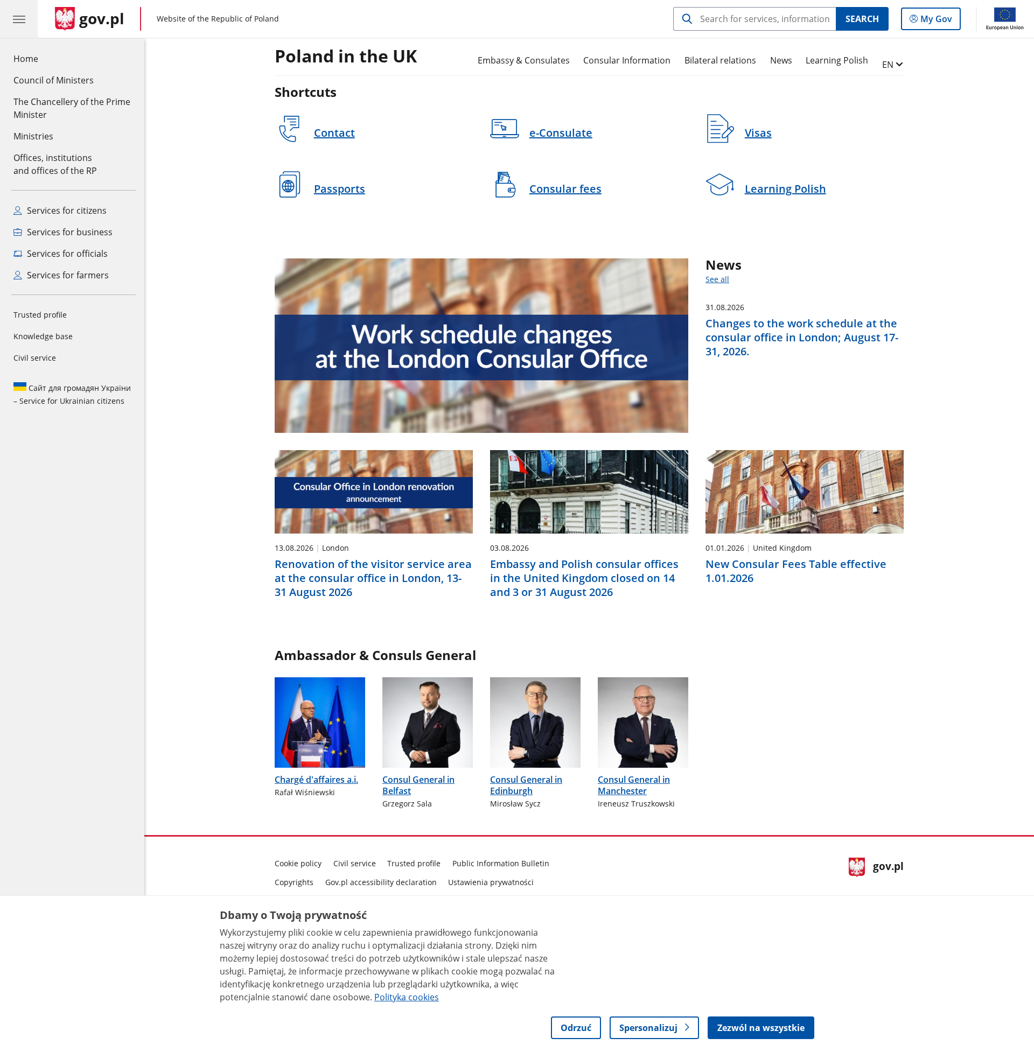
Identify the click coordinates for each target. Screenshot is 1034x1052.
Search (862, 19)
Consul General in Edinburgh (526, 785)
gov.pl (888, 871)
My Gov (936, 21)
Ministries (33, 136)
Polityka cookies (406, 997)
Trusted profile (40, 315)
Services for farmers (67, 275)
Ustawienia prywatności (491, 882)
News (781, 60)
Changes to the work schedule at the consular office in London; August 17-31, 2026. (801, 338)
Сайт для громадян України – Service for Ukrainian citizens (72, 394)
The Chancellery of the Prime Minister (71, 108)
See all (717, 279)
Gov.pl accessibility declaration (381, 882)
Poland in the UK (346, 56)
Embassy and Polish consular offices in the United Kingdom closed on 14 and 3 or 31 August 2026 (584, 578)
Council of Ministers (53, 80)
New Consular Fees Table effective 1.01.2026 (795, 571)
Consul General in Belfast (418, 785)
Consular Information (626, 60)
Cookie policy (298, 863)
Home (25, 59)
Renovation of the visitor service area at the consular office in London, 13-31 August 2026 (373, 578)
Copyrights (294, 882)
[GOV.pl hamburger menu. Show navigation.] (19, 19)
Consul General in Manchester (634, 785)
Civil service (34, 358)
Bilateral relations (720, 60)
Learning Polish (837, 60)
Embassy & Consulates (524, 60)
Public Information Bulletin (500, 863)
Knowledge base (43, 336)
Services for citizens (66, 210)
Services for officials (66, 254)
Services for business (69, 232)
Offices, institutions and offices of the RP (55, 164)
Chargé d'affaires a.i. (316, 780)
